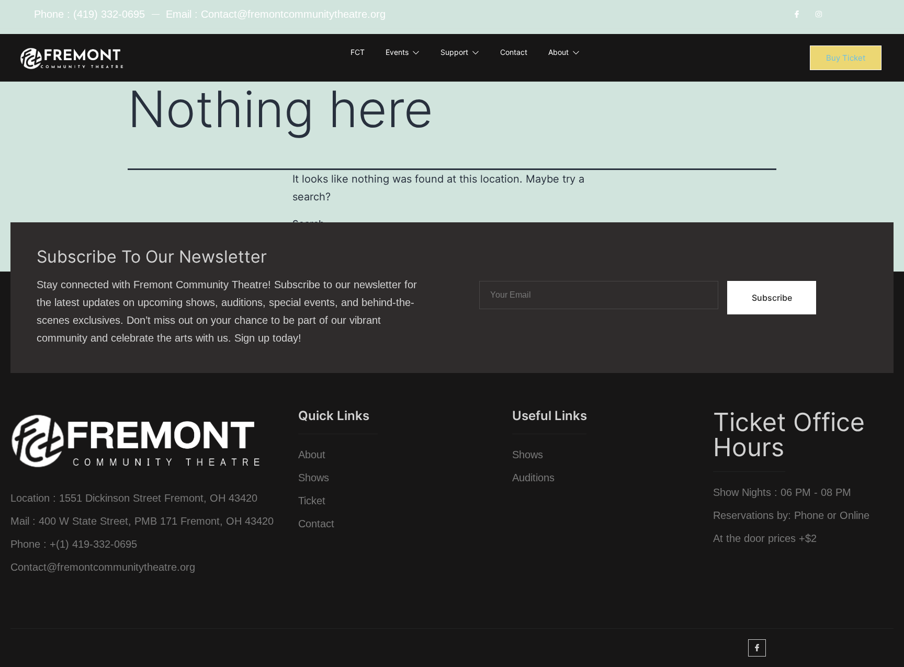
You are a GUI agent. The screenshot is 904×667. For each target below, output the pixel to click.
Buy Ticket (845, 58)
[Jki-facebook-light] (797, 14)
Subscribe (772, 297)
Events (397, 52)
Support (454, 52)
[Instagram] (819, 14)
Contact (513, 52)
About (558, 52)
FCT (358, 52)
